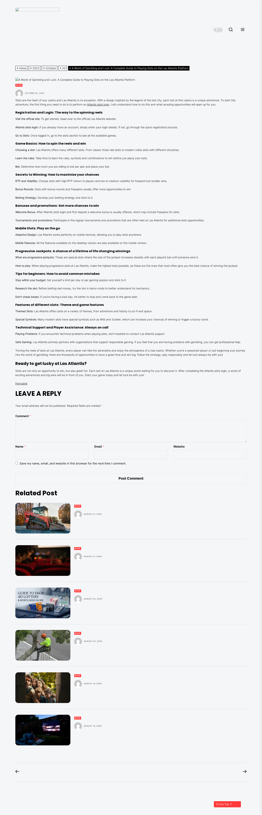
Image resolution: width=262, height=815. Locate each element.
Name (20, 446)
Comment (23, 416)
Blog (19, 85)
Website (179, 446)
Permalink (21, 383)
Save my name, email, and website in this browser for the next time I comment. (73, 463)
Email (99, 446)
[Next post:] (243, 772)
